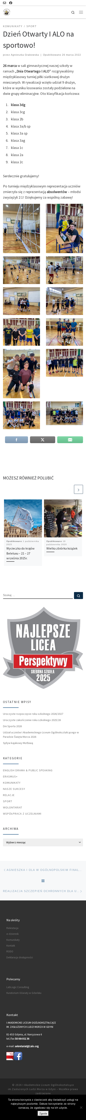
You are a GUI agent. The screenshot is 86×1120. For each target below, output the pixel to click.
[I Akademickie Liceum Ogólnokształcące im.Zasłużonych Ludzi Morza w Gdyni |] (6, 11)
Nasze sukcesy (14, 789)
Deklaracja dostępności (19, 957)
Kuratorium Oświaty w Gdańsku (23, 993)
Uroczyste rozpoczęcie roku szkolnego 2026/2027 (33, 714)
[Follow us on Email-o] (4, 3)
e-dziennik (12, 934)
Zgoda (43, 1113)
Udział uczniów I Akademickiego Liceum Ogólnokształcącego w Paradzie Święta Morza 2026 (41, 735)
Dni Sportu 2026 (12, 726)
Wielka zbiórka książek (61, 548)
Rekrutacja (12, 928)
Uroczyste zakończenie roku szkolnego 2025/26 (32, 720)
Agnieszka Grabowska (25, 54)
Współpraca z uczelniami (22, 813)
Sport (7, 801)
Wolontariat (12, 807)
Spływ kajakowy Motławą (18, 743)
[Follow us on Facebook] (10, 3)
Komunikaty (12, 782)
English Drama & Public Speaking (28, 770)
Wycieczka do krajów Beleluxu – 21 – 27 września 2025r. (20, 553)
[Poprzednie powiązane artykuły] (68, 489)
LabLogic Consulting (17, 987)
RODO (9, 951)
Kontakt (10, 945)
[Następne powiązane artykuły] (78, 489)
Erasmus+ (10, 776)
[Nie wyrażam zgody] (81, 1107)
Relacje (9, 795)
